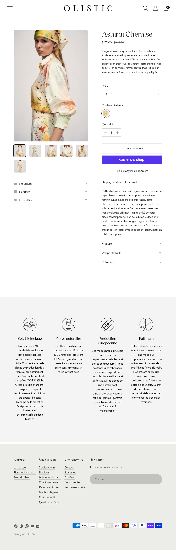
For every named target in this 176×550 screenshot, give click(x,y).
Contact (69, 467)
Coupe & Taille (111, 252)
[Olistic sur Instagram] (27, 526)
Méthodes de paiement (52, 477)
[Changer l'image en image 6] (20, 166)
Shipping (106, 182)
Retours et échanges (51, 487)
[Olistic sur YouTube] (32, 526)
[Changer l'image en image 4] (66, 151)
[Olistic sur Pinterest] (21, 526)
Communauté (72, 482)
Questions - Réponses (51, 502)
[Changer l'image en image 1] (20, 151)
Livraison (44, 472)
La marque (20, 467)
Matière (107, 243)
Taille (105, 86)
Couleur (107, 105)
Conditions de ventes (51, 482)
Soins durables (22, 477)
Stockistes (70, 472)
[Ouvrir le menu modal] (10, 8)
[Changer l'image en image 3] (51, 151)
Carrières (69, 477)
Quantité (107, 124)
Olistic (34, 534)
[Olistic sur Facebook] (16, 526)
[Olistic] (88, 8)
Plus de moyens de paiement (132, 171)
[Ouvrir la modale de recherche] (145, 8)
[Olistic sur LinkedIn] (38, 526)
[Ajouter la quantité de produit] (105, 133)
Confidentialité (47, 497)
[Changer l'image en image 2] (35, 151)
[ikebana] (106, 113)
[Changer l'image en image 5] (82, 151)
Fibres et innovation (25, 472)
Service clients (47, 467)
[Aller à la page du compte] (156, 8)
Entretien (108, 262)
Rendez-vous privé (75, 487)
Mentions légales (48, 492)
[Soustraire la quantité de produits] (117, 133)
